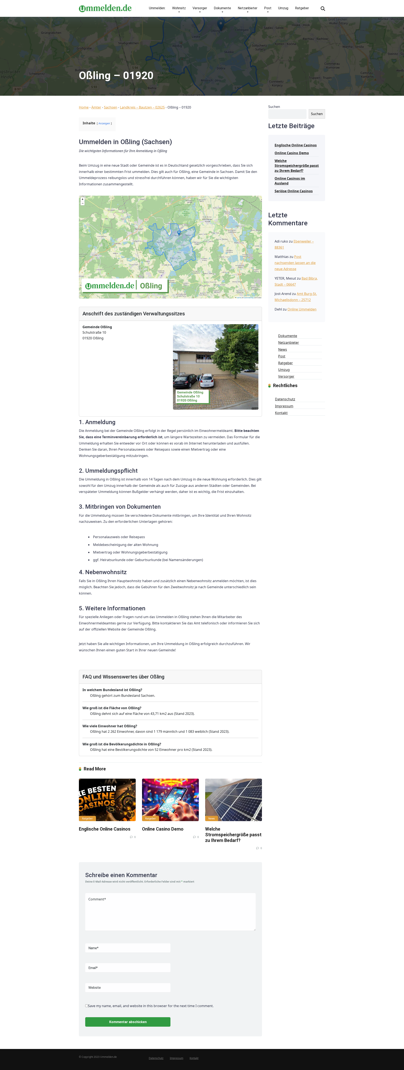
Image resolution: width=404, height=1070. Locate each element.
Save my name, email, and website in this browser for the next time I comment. (151, 1006)
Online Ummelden (301, 309)
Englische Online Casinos (104, 829)
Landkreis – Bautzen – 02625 (142, 107)
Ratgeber (302, 8)
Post (267, 8)
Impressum (284, 406)
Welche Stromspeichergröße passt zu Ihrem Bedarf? (233, 834)
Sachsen (110, 107)
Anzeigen (104, 123)
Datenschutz (285, 399)
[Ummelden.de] (105, 6)
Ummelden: (157, 8)
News (211, 818)
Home (84, 107)
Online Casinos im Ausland (290, 181)
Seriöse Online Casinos (294, 191)
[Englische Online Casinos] (107, 800)
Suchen (274, 106)
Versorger (200, 8)
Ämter (96, 107)
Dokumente (222, 8)
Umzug (283, 8)
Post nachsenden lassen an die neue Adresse (295, 262)
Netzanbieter (247, 8)
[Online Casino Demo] (170, 800)
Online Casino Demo (162, 829)
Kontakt (281, 412)
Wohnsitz (179, 8)
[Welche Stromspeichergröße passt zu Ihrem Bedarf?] (233, 800)
